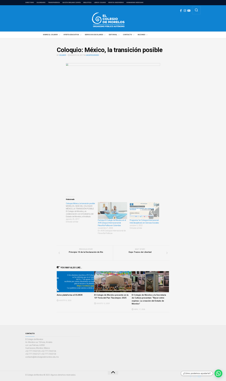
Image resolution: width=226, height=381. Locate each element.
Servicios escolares (94, 35)
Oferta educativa (71, 35)
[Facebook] (180, 10)
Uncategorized (92, 55)
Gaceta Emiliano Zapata (71, 2)
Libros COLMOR (100, 2)
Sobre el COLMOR (50, 35)
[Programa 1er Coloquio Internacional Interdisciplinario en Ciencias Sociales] (144, 210)
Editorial (113, 35)
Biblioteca (87, 2)
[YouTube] (188, 10)
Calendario (40, 2)
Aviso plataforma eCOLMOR (70, 295)
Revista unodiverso (116, 2)
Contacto (127, 35)
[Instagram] (184, 10)
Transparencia (54, 2)
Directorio (29, 2)
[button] (218, 373)
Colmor (62, 55)
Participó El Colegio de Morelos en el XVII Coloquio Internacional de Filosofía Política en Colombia (112, 222)
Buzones (141, 35)
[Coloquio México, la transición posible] (82, 212)
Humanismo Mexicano (134, 2)
